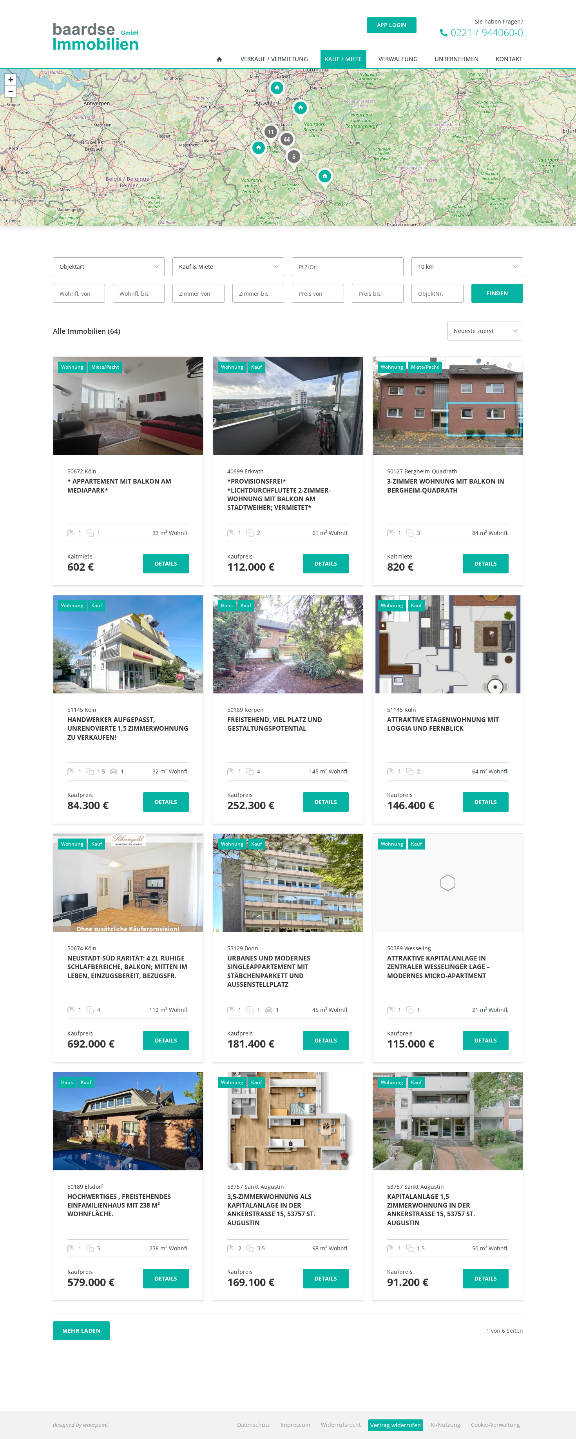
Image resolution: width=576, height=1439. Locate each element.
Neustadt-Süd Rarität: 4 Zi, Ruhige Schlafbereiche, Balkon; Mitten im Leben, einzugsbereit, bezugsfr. (127, 967)
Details (166, 563)
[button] (258, 150)
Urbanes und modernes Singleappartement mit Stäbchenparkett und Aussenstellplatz (268, 971)
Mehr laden (81, 1330)
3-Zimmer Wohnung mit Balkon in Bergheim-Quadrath (445, 485)
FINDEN (497, 293)
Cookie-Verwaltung (495, 1424)
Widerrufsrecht (341, 1424)
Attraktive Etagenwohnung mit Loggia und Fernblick (443, 724)
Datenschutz (253, 1424)
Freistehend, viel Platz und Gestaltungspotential (274, 724)
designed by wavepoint (80, 1424)
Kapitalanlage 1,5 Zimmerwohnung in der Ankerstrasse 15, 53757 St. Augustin (431, 1209)
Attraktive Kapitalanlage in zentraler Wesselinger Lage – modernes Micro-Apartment (438, 967)
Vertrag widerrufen (395, 1425)
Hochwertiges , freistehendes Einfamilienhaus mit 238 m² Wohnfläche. (119, 1205)
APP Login (391, 25)
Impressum (295, 1424)
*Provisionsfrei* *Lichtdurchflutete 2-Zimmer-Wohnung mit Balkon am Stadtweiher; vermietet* (279, 494)
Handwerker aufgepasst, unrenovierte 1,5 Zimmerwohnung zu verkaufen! (127, 728)
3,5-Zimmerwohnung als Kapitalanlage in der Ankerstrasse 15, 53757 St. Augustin (271, 1209)
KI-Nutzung (445, 1424)
